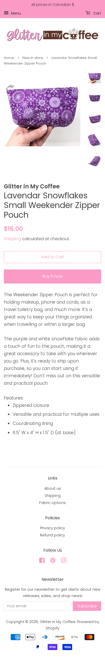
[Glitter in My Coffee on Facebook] (42, 561)
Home (9, 58)
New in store (32, 58)
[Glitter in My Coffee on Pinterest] (53, 561)
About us (52, 488)
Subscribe (87, 606)
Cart (96, 13)
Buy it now (53, 276)
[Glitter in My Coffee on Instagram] (63, 561)
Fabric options (52, 502)
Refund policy (52, 535)
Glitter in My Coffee (57, 621)
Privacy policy (52, 528)
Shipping (12, 239)
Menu (15, 13)
